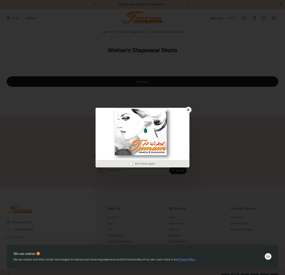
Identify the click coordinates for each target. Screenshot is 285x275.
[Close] (188, 110)
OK (268, 257)
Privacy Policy (186, 259)
